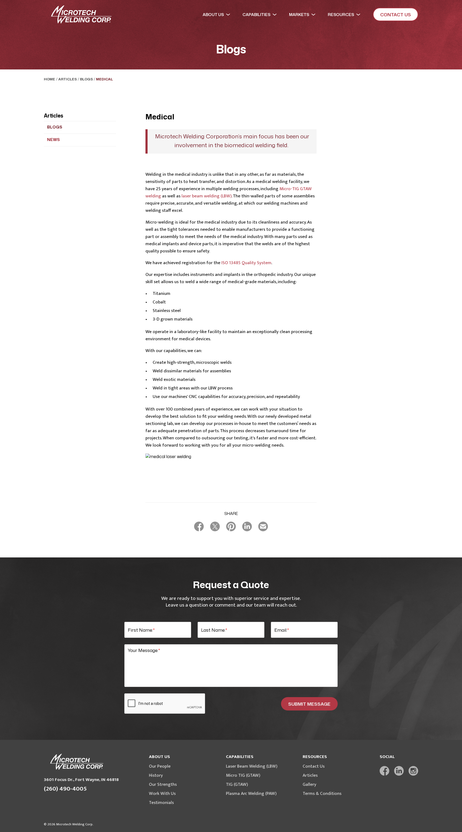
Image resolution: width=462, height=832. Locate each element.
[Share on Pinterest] (231, 526)
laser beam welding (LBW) (207, 196)
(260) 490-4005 (65, 789)
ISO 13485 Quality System (246, 263)
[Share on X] (215, 526)
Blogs (86, 79)
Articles (67, 79)
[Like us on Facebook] (384, 771)
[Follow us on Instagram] (413, 771)
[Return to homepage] (81, 14)
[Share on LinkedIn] (247, 526)
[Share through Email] (263, 526)
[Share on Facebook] (199, 526)
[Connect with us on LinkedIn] (399, 771)
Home (49, 79)
